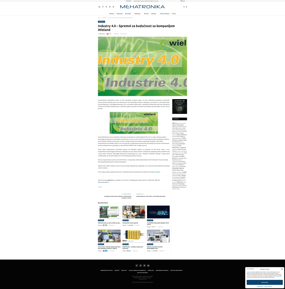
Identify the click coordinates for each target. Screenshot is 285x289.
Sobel (100, 187)
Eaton (173, 131)
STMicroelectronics (182, 174)
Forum (174, 13)
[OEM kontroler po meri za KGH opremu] (109, 212)
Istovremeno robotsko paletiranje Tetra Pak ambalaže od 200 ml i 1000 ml (109, 247)
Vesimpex (180, 185)
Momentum (175, 160)
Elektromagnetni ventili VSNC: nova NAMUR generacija (150, 196)
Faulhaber (180, 140)
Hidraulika (174, 145)
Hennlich (182, 144)
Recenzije (128, 13)
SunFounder (174, 175)
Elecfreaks (185, 131)
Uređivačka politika (107, 270)
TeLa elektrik (174, 178)
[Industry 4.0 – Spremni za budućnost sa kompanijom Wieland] (142, 66)
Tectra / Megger (181, 175)
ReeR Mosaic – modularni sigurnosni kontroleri (133, 247)
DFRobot (178, 130)
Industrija (120, 13)
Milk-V (178, 158)
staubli (177, 174)
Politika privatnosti (268, 286)
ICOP (180, 147)
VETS (183, 185)
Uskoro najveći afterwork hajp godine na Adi (146, 1)
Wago (186, 185)
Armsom (179, 123)
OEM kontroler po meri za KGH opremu (109, 223)
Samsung (183, 166)
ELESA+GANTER (181, 134)
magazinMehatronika (176, 152)
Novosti (146, 13)
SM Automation (180, 172)
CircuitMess (183, 128)
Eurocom (180, 138)
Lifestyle (153, 13)
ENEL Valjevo (180, 136)
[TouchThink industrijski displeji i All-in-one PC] (158, 212)
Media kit (124, 270)
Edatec (176, 131)
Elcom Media (180, 131)
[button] (282, 269)
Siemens (174, 172)
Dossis (184, 130)
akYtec (176, 123)
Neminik (179, 161)
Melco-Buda (181, 154)
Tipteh (176, 180)
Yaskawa (174, 188)
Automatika (184, 123)
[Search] (186, 6)
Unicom (184, 182)
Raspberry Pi (181, 164)
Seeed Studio (180, 170)
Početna (111, 13)
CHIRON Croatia (178, 128)
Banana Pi (174, 125)
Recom (173, 166)
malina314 (182, 152)
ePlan (177, 138)
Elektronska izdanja (162, 270)
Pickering (173, 164)
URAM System (175, 185)
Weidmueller (175, 187)
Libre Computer (184, 151)
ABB (173, 123)
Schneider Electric (178, 168)
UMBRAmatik (179, 182)
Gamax (182, 141)
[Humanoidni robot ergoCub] (134, 212)
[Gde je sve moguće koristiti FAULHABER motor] (158, 236)
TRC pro (180, 180)
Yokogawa (178, 188)
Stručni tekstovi (164, 13)
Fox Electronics (176, 142)
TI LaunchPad (180, 178)
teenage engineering (176, 177)
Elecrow (174, 133)
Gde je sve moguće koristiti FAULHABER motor (154, 247)
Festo (185, 140)
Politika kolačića (260, 286)
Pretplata (151, 270)
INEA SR (183, 147)
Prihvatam (264, 282)
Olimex (177, 163)
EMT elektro (174, 136)
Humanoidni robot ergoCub (130, 223)
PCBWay (184, 163)
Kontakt (117, 270)
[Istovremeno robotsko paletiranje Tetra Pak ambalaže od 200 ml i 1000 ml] (109, 236)
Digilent (181, 130)
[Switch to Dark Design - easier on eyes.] (184, 6)
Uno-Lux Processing (178, 184)
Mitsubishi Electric (183, 158)
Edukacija (137, 13)
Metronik (174, 156)
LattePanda (178, 151)
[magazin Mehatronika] (142, 6)
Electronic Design (180, 133)
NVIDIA (173, 163)
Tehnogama (182, 177)
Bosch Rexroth (179, 126)
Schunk (174, 170)
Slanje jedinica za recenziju (137, 270)
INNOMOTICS (174, 149)
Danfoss (174, 129)
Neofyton (183, 161)
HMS (177, 145)
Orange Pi (180, 163)
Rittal (179, 166)
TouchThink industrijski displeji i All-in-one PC (158, 223)
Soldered (174, 174)
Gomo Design (175, 143)
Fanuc (176, 140)
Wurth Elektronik (182, 187)
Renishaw (176, 166)
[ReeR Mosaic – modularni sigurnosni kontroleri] (134, 236)
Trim (183, 180)
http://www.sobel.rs (103, 182)
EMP (186, 134)
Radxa (177, 164)
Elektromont (174, 134)
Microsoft (178, 156)
